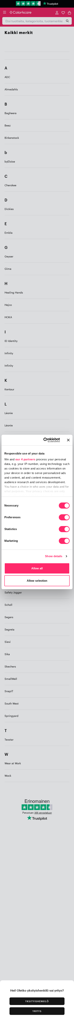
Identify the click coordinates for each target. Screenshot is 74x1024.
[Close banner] (68, 440)
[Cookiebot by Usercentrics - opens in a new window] (45, 440)
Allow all (37, 568)
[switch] (64, 518)
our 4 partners (25, 459)
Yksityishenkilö (37, 1001)
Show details (53, 556)
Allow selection (37, 580)
